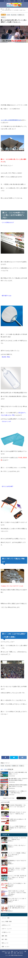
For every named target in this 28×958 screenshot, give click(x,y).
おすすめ (14, 14)
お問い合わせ (20, 952)
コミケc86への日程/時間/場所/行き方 (11, 120)
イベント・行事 (5, 918)
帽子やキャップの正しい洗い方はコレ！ (17, 845)
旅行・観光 (3, 14)
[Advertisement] (14, 58)
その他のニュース (6, 932)
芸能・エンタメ (5, 946)
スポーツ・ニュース (7, 928)
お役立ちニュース (6, 925)
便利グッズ (21, 14)
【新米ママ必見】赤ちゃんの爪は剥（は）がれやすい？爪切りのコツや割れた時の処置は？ (17, 892)
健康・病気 (4, 935)
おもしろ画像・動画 (7, 921)
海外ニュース (5, 943)
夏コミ (4, 17)
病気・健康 (7, 952)
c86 (9, 14)
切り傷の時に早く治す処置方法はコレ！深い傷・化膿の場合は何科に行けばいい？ (17, 908)
